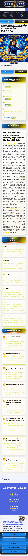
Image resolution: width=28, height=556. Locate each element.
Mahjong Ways (15, 209)
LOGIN (7, 21)
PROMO (15, 534)
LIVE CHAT (15, 551)
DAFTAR (21, 21)
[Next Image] (27, 47)
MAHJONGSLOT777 (9, 143)
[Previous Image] (1, 47)
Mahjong (6, 232)
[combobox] (12, 9)
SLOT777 (20, 178)
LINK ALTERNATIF (15, 546)
